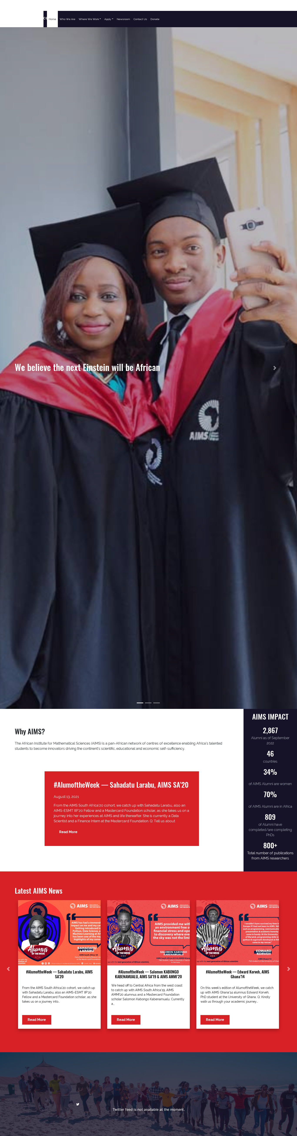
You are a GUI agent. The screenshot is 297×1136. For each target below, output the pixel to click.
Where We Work (89, 19)
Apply (107, 19)
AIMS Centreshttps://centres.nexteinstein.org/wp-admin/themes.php (21, 17)
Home (52, 19)
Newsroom (123, 19)
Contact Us (140, 19)
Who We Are (67, 19)
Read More (68, 832)
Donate (154, 19)
